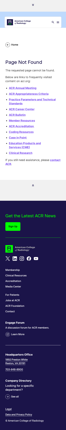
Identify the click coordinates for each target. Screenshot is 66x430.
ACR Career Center (22, 109)
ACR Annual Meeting (22, 88)
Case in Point (18, 137)
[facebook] (29, 258)
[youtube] (36, 258)
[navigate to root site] (33, 249)
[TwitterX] (7, 258)
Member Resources (22, 120)
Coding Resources (21, 132)
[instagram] (21, 258)
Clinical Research (20, 153)
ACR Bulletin (17, 114)
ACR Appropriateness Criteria (29, 93)
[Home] (19, 22)
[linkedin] (14, 258)
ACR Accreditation (21, 126)
